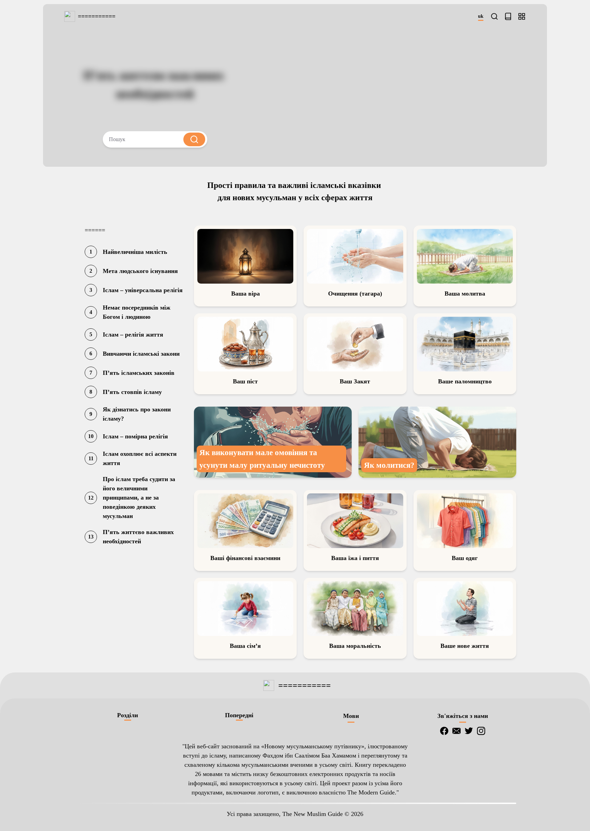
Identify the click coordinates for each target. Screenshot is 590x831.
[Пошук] (494, 16)
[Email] (456, 731)
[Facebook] (444, 731)
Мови (351, 715)
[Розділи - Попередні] (521, 16)
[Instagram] (481, 731)
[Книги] (508, 16)
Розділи (127, 715)
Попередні (239, 715)
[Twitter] (469, 730)
